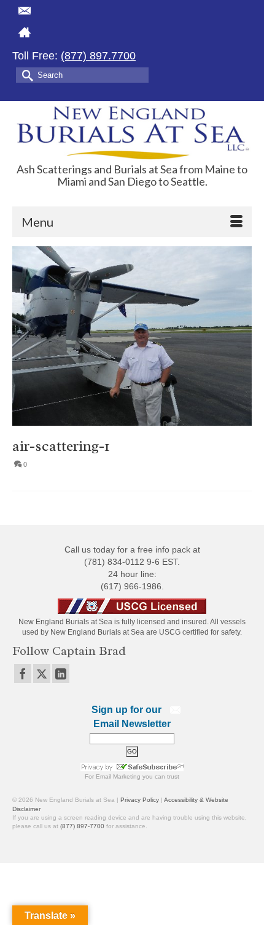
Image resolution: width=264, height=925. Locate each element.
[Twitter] (41, 673)
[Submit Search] (25, 74)
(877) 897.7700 (98, 56)
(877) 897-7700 (82, 826)
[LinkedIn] (60, 673)
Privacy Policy (139, 799)
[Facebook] (22, 673)
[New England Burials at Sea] (132, 132)
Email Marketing (118, 776)
